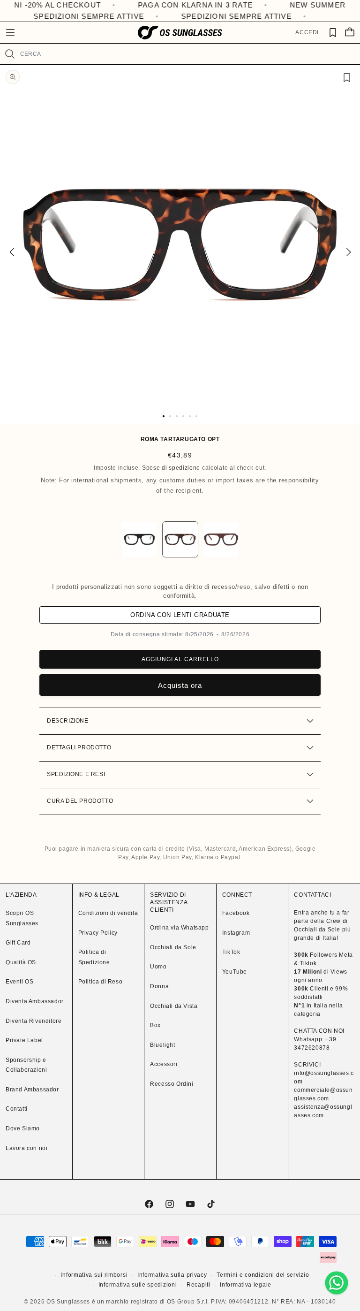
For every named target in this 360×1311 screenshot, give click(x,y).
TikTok (231, 952)
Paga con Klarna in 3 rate (169, 5)
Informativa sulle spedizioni (137, 1284)
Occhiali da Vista (173, 1006)
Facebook (236, 913)
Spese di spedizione (171, 468)
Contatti (17, 1108)
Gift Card (18, 942)
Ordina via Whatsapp (179, 927)
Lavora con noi (26, 1148)
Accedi (307, 32)
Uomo (158, 966)
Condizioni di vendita (108, 913)
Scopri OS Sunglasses (22, 918)
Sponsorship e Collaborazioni (26, 1065)
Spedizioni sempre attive (84, 16)
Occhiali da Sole (173, 947)
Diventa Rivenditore (33, 1021)
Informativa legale (245, 1284)
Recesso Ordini (171, 1084)
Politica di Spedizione (94, 957)
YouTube (234, 971)
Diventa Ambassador (35, 1001)
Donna (159, 986)
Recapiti (198, 1284)
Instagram (236, 933)
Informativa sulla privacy (172, 1275)
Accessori (163, 1064)
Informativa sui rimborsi (94, 1275)
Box (155, 1025)
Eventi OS (19, 981)
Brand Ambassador (32, 1089)
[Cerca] (10, 54)
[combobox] (186, 54)
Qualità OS (21, 962)
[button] (10, 32)
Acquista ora (180, 685)
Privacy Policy (98, 933)
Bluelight (162, 1045)
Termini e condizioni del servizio (263, 1275)
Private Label (24, 1040)
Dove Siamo (23, 1128)
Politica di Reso (100, 981)
